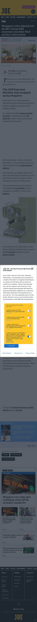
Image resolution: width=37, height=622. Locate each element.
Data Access (18, 353)
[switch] (29, 311)
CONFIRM (11, 345)
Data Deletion (6, 353)
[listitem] (18, 305)
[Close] (33, 269)
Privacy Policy (30, 353)
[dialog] (18, 311)
